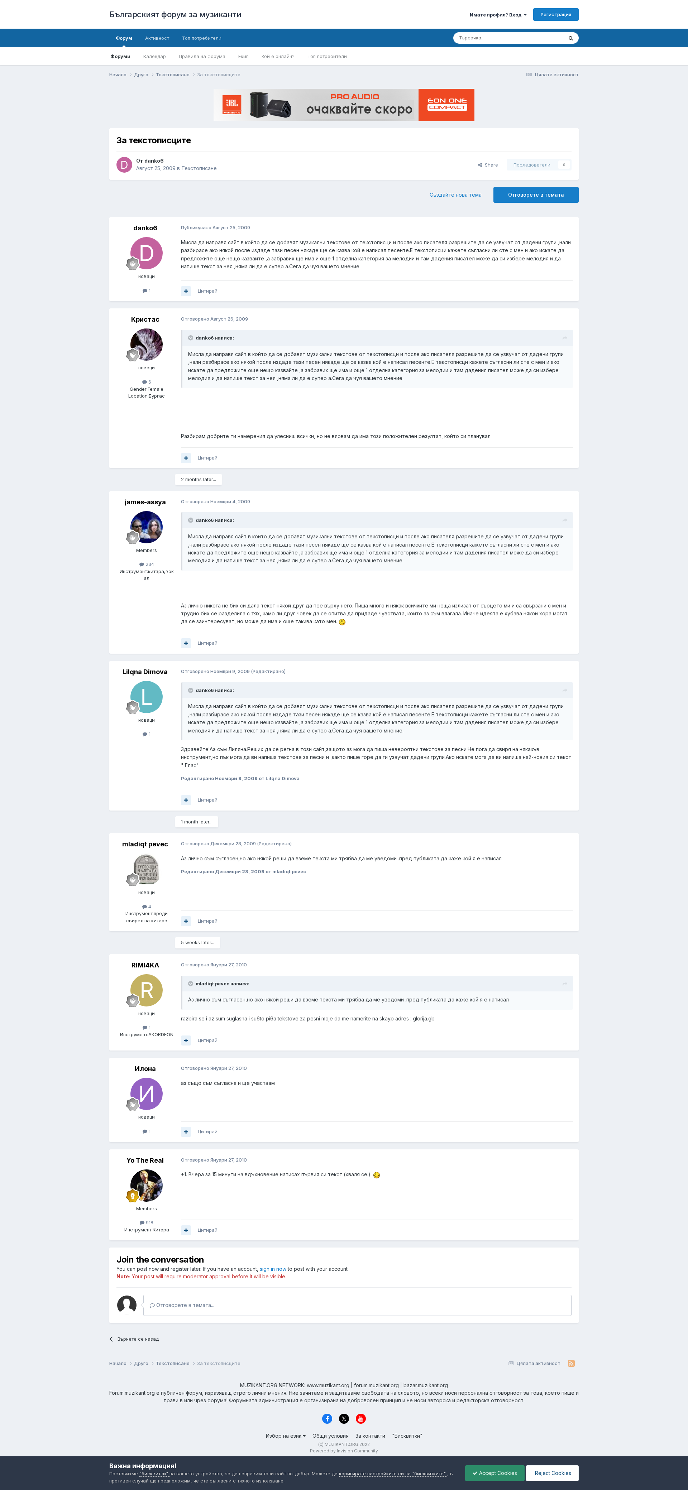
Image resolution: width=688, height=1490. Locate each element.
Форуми (120, 56)
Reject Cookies (552, 1473)
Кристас (145, 319)
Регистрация (556, 14)
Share (490, 165)
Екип (243, 56)
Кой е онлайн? (278, 56)
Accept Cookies (497, 1473)
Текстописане (199, 168)
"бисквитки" (154, 1473)
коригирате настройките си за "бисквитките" (393, 1473)
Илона (145, 1068)
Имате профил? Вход (497, 15)
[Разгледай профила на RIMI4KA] (146, 990)
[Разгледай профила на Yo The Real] (146, 1185)
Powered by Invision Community (344, 1450)
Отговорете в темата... (184, 1305)
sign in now (273, 1269)
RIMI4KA (145, 965)
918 (148, 1222)
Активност (157, 38)
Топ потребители (327, 56)
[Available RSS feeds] (571, 1364)
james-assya (145, 502)
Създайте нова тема (456, 195)
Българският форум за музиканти (175, 14)
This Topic (542, 37)
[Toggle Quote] (191, 338)
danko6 (154, 161)
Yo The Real (145, 1160)
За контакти (370, 1436)
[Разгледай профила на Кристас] (146, 344)
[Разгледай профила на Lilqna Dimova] (146, 697)
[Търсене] (571, 38)
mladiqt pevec (145, 844)
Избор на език (284, 1436)
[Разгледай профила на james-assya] (146, 527)
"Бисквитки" (407, 1436)
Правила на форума (202, 56)
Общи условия (330, 1436)
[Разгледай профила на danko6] (124, 165)
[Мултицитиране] (186, 291)
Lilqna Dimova (145, 672)
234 (149, 564)
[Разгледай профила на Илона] (146, 1094)
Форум (124, 38)
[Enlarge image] (342, 621)
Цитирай (208, 291)
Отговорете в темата (536, 195)
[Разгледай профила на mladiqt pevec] (146, 869)
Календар (154, 56)
